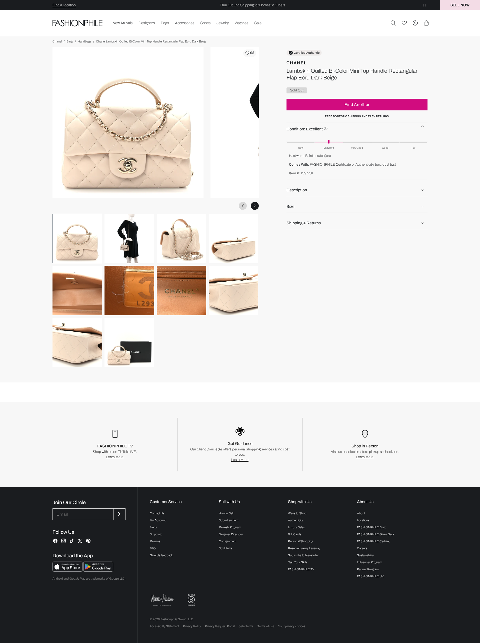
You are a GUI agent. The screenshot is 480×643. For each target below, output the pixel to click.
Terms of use (266, 626)
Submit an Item (228, 520)
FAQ (153, 548)
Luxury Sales (296, 527)
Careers (362, 548)
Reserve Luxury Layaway (304, 548)
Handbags (84, 41)
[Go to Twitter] (80, 541)
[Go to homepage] (77, 23)
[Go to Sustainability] (191, 600)
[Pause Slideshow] (425, 5)
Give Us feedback (161, 555)
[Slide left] (243, 206)
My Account (158, 520)
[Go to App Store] (67, 570)
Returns (155, 541)
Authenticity (295, 520)
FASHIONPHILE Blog (371, 527)
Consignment (227, 541)
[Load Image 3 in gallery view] (181, 238)
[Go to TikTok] (71, 541)
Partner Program (367, 569)
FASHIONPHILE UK (370, 576)
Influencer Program (369, 562)
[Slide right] (255, 206)
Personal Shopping (300, 541)
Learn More (115, 457)
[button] (393, 23)
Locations (363, 520)
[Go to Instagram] (63, 541)
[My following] (404, 23)
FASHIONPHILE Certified (373, 541)
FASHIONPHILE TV (301, 569)
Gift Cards (294, 534)
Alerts (153, 527)
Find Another (357, 104)
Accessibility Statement (164, 626)
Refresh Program (230, 527)
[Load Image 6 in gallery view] (129, 290)
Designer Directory (231, 534)
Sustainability (365, 555)
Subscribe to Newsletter (303, 555)
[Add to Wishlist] (249, 53)
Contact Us (157, 513)
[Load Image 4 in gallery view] (233, 238)
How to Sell (226, 513)
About (361, 513)
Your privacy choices (291, 626)
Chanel (57, 41)
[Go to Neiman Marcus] (162, 600)
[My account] (415, 23)
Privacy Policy (192, 626)
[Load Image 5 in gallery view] (77, 290)
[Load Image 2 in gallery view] (129, 238)
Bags (69, 41)
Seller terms (246, 626)
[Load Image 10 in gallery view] (129, 342)
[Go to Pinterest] (88, 541)
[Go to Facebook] (55, 541)
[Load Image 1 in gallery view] (77, 238)
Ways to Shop (297, 513)
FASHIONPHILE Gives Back (375, 534)
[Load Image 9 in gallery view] (77, 342)
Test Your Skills (298, 562)
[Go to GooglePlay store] (98, 570)
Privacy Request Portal (219, 626)
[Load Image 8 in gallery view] (233, 290)
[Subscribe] (119, 514)
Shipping (155, 534)
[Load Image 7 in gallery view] (181, 290)
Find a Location (64, 5)
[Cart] (426, 23)
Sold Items (225, 548)
